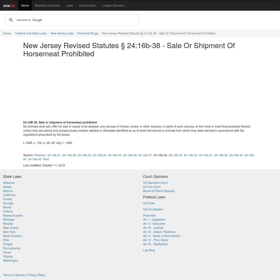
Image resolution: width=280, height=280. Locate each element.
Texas (7, 252)
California (9, 195)
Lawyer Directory (113, 5)
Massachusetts (13, 215)
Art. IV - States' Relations (159, 232)
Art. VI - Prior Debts (155, 240)
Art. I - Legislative (154, 219)
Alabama (9, 183)
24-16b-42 (221, 155)
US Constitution (153, 209)
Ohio (6, 240)
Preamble (149, 215)
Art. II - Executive (154, 223)
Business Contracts (47, 5)
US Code (149, 203)
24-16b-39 (175, 155)
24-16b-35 (115, 155)
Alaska (7, 187)
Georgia (8, 203)
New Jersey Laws (62, 33)
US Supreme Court (155, 183)
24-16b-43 (236, 155)
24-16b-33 (84, 155)
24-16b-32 (69, 155)
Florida (7, 199)
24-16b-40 (190, 155)
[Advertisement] (140, 88)
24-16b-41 (206, 155)
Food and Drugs (87, 33)
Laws (69, 5)
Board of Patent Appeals (159, 191)
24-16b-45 (35, 159)
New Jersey (10, 228)
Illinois (7, 207)
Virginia (8, 256)
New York (9, 232)
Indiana (8, 211)
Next (46, 159)
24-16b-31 (54, 155)
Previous (40, 155)
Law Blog (149, 250)
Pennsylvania (11, 248)
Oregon (8, 244)
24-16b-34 (99, 155)
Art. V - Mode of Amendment (161, 236)
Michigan (9, 219)
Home (25, 5)
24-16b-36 (130, 155)
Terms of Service (14, 275)
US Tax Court (151, 187)
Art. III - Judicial (153, 228)
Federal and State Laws (30, 33)
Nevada (8, 223)
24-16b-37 (145, 155)
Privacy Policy (36, 275)
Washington (10, 260)
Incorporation (87, 5)
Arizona (8, 191)
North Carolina (12, 236)
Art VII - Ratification (155, 244)
